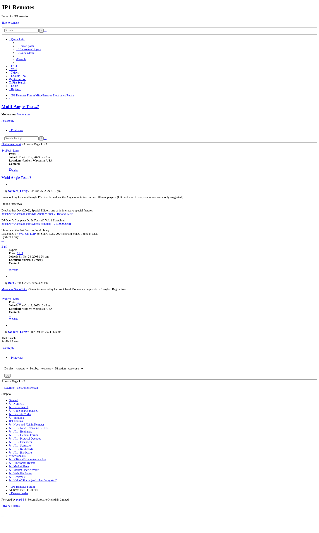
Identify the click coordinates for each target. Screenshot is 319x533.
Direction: (61, 368)
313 (19, 153)
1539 (20, 253)
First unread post (11, 144)
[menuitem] (25, 46)
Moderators (23, 114)
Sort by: (35, 368)
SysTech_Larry (10, 150)
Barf (4, 246)
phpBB (20, 499)
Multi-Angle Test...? (20, 106)
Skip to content (10, 22)
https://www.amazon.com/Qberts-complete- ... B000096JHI (36, 223)
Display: (9, 368)
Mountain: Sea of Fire (14, 289)
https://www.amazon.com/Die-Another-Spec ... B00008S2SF (37, 213)
